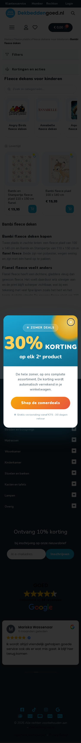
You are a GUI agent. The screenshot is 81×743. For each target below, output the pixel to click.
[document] (40, 371)
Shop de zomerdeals (40, 402)
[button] (71, 322)
